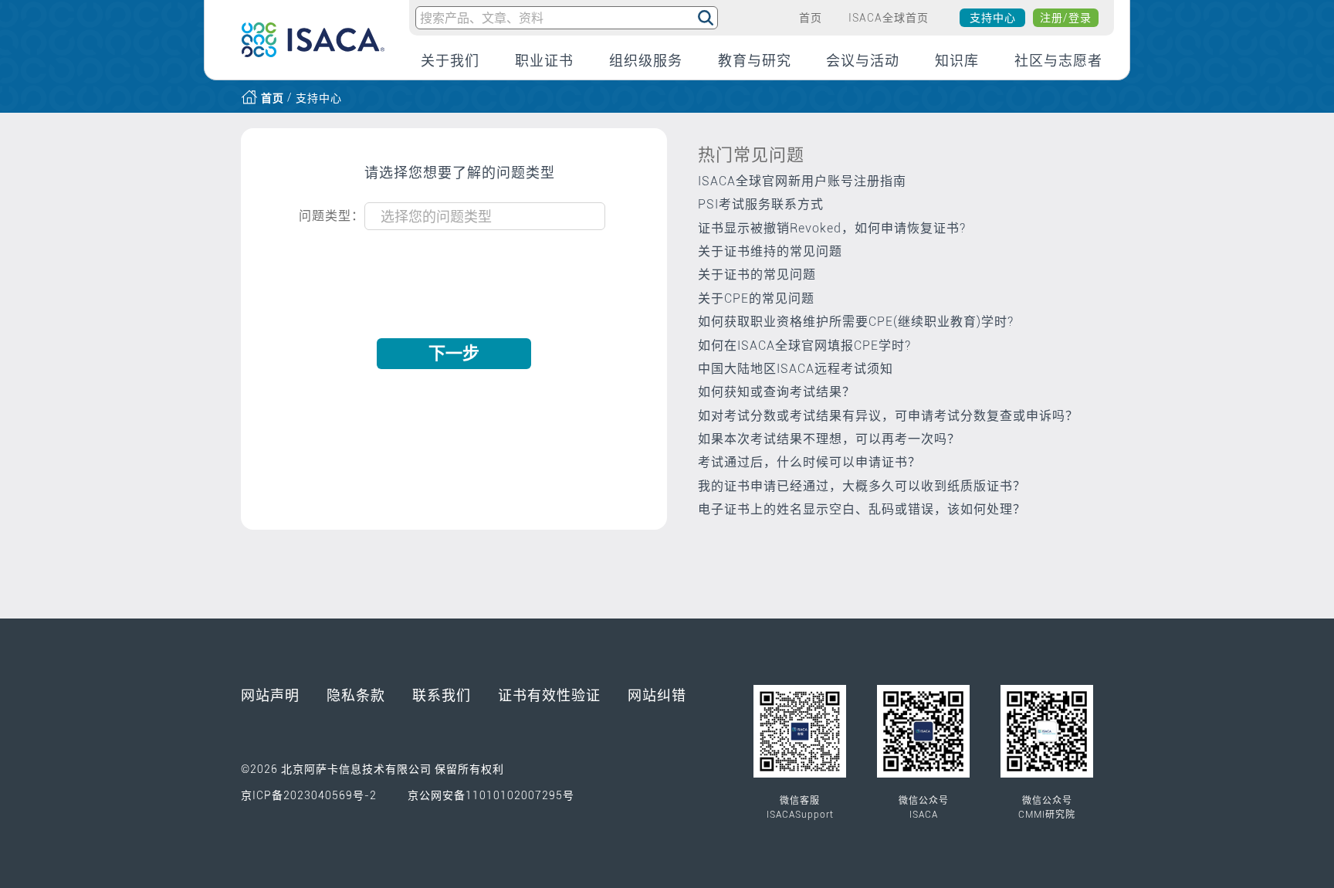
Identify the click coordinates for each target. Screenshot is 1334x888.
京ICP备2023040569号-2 (309, 795)
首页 (272, 98)
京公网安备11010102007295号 (491, 795)
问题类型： (331, 215)
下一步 (453, 353)
